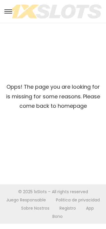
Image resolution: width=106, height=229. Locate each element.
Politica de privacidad (78, 200)
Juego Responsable (26, 200)
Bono (57, 216)
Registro (67, 208)
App (90, 208)
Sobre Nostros (35, 208)
